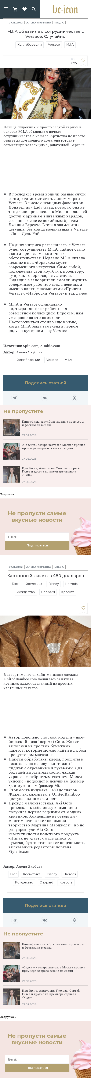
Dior (15, 584)
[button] (6, 9)
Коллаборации (29, 44)
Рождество (26, 592)
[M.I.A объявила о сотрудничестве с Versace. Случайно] (83, 61)
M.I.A (70, 44)
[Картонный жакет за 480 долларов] (83, 608)
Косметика (33, 584)
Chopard (48, 592)
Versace (54, 44)
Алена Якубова (38, 22)
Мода (59, 22)
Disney (53, 584)
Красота (67, 592)
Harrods (71, 584)
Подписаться (37, 545)
